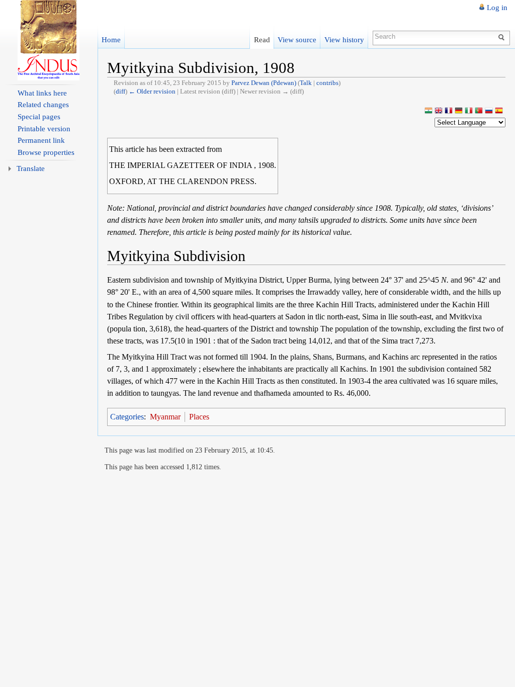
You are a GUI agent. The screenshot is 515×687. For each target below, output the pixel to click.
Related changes (43, 105)
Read (262, 39)
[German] (459, 111)
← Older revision (152, 91)
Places (199, 416)
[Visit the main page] (49, 40)
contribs (327, 83)
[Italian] (469, 111)
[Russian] (489, 111)
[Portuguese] (479, 111)
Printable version (44, 129)
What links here (42, 93)
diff (120, 91)
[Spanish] (499, 111)
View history (344, 39)
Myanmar (165, 416)
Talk (306, 83)
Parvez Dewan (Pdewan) (263, 83)
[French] (449, 111)
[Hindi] (428, 111)
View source (297, 39)
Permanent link (41, 140)
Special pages (39, 117)
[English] (439, 111)
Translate (31, 168)
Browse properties (46, 152)
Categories (127, 416)
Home (111, 39)
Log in (497, 8)
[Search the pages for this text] (502, 36)
